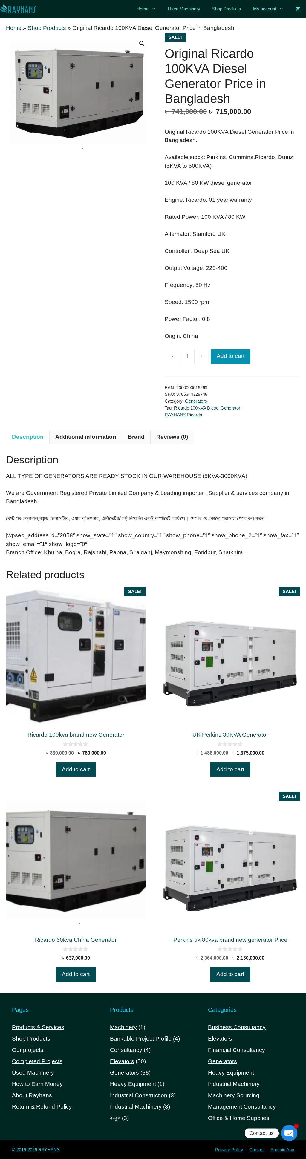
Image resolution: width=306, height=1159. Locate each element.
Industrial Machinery (234, 1084)
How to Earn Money (37, 1084)
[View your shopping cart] (298, 9)
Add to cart (230, 356)
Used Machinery (184, 8)
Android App (282, 1149)
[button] (142, 43)
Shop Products (226, 8)
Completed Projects (37, 1061)
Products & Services (38, 1027)
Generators (196, 401)
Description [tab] (28, 437)
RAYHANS (175, 414)
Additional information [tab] (85, 437)
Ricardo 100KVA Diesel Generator (207, 407)
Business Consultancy (237, 1027)
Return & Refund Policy (42, 1106)
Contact (256, 1149)
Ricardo (194, 414)
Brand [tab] (136, 437)
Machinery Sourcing (233, 1095)
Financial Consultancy (236, 1050)
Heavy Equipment (231, 1072)
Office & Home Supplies (238, 1118)
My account (264, 8)
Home (143, 8)
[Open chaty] (289, 1133)
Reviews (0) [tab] (172, 437)
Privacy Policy (229, 1149)
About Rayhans (32, 1095)
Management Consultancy (242, 1106)
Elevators (220, 1038)
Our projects (27, 1050)
